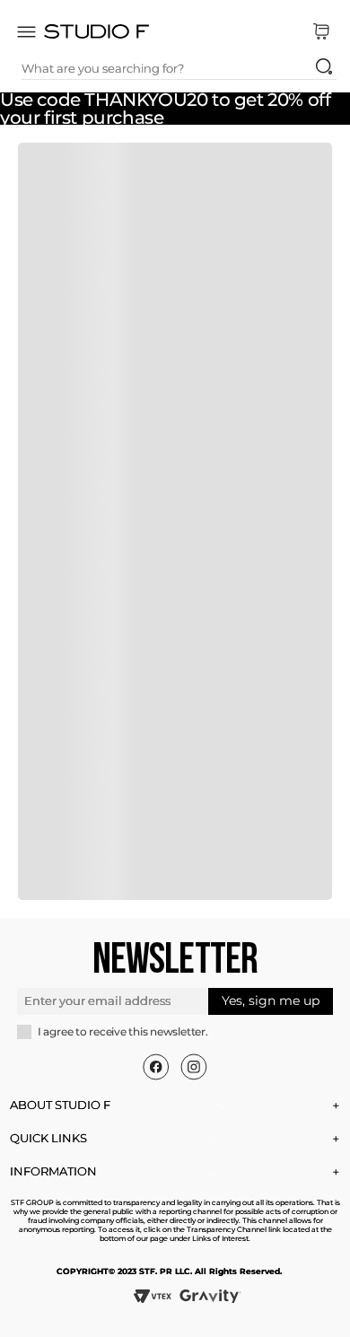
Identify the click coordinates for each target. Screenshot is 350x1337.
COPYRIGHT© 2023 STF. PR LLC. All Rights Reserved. (169, 1271)
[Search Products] (324, 66)
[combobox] (179, 68)
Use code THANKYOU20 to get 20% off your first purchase (165, 108)
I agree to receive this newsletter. (123, 1032)
